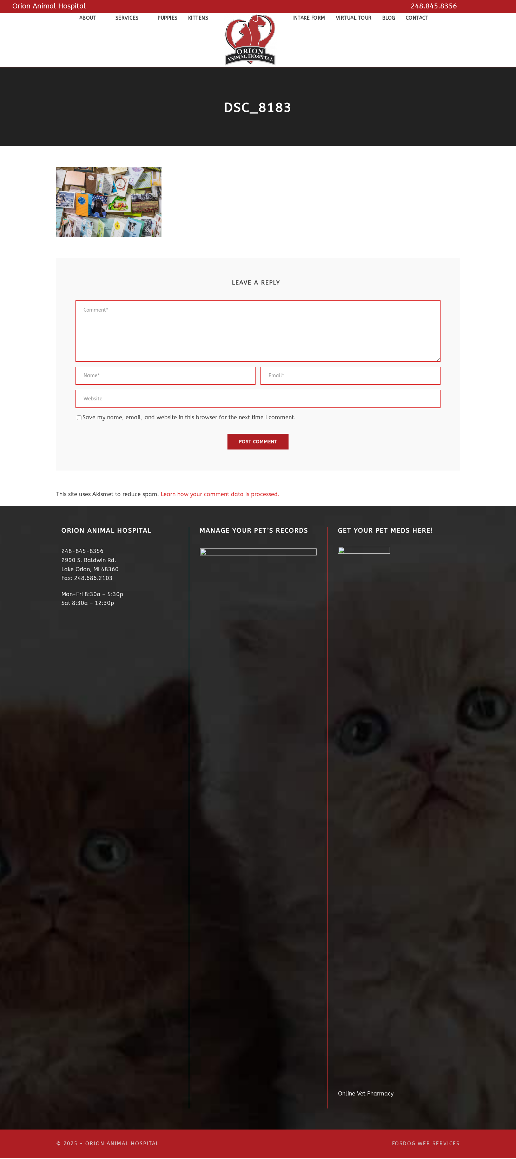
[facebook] (486, 6)
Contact (417, 18)
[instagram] (501, 6)
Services (127, 18)
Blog (388, 18)
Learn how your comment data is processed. (220, 494)
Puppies (168, 18)
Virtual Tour (354, 18)
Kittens (198, 18)
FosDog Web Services (426, 1144)
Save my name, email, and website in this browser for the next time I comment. (189, 417)
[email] (472, 6)
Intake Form (308, 18)
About (88, 18)
